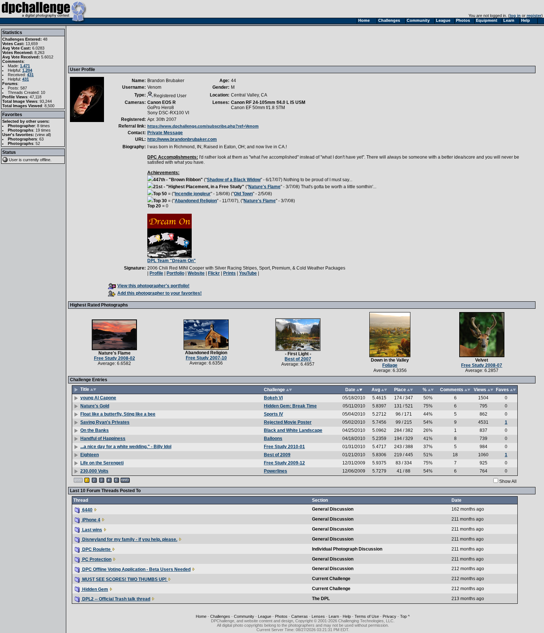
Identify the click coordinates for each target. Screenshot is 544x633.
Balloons (273, 438)
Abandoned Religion (196, 200)
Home (201, 616)
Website (196, 273)
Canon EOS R (161, 102)
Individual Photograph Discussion (347, 549)
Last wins (91, 529)
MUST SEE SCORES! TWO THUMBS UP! (124, 579)
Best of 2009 (277, 454)
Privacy (389, 616)
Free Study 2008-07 (481, 365)
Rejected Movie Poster (288, 422)
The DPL (321, 598)
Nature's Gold (94, 406)
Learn (334, 616)
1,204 (27, 70)
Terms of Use (367, 616)
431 (30, 74)
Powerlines (275, 471)
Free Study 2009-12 (284, 463)
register (534, 15)
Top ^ (405, 616)
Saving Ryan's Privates (105, 422)
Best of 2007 (298, 359)
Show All (508, 481)
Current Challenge (331, 578)
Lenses (318, 616)
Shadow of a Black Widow (234, 179)
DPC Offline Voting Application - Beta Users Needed (136, 569)
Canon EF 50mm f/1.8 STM (258, 107)
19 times (43, 130)
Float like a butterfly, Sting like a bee (117, 414)
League (264, 616)
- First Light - (298, 353)
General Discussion (332, 509)
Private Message (165, 132)
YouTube (248, 273)
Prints (229, 273)
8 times (43, 125)
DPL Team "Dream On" (171, 260)
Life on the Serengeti (102, 463)
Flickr (214, 273)
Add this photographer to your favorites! (159, 293)
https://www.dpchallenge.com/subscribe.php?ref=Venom (203, 126)
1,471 (25, 66)
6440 (87, 509)
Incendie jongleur (193, 193)
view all (43, 134)
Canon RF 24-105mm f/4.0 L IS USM (268, 102)
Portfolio (175, 273)
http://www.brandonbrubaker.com (182, 139)
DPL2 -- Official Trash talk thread (115, 599)
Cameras (299, 616)
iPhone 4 (90, 519)
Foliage (389, 365)
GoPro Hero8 (160, 107)
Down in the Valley (390, 360)
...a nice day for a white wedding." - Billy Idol (125, 446)
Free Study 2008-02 (114, 358)
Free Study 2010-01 (284, 446)
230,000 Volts (94, 471)
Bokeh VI (273, 397)
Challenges (220, 616)
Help (347, 616)
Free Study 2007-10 (206, 357)
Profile (156, 273)
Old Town (243, 193)
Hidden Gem (94, 589)
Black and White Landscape (293, 430)
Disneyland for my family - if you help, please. (129, 539)
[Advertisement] (204, 45)
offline (45, 160)
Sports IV (273, 414)
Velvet (481, 360)
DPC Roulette (96, 549)
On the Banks (94, 430)
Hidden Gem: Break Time (290, 406)
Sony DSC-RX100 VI (168, 112)
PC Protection (96, 559)
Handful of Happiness (102, 438)
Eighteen (89, 454)
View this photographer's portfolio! (153, 285)
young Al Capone (98, 397)
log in (515, 15)
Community (244, 616)
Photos (281, 616)
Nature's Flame (264, 186)
